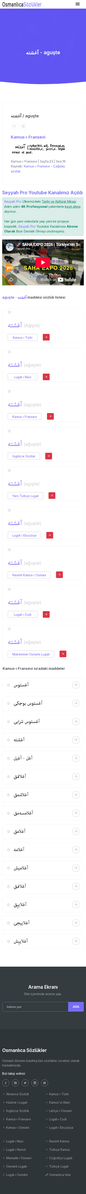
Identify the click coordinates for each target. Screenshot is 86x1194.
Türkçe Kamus (59, 1149)
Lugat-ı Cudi (22, 614)
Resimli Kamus (58, 1141)
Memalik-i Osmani (18, 1158)
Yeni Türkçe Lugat (25, 496)
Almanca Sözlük (17, 1094)
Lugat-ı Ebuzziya (24, 535)
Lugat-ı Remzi (15, 1149)
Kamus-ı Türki (22, 337)
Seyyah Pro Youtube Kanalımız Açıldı (42, 192)
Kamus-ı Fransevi (28, 137)
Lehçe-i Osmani (60, 1111)
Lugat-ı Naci (22, 377)
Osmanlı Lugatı (16, 1166)
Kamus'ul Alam (59, 1102)
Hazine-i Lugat (16, 1102)
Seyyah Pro (12, 201)
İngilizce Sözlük (23, 456)
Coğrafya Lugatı (60, 1158)
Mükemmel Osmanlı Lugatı (31, 654)
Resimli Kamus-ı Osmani (29, 575)
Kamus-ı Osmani (17, 1127)
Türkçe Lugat (58, 1166)
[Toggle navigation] (77, 4)
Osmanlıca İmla (59, 1175)
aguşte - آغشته (14, 297)
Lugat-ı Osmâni (16, 1175)
